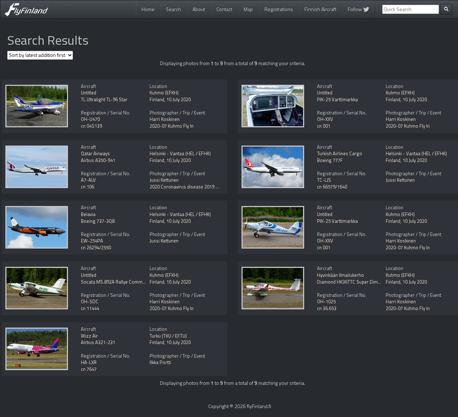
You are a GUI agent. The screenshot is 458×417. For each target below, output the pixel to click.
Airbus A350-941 (98, 160)
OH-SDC (89, 301)
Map (248, 9)
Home (148, 9)
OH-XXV (325, 119)
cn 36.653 (326, 308)
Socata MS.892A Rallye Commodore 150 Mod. (128, 281)
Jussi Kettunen (164, 179)
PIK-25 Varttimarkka (337, 99)
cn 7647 (89, 369)
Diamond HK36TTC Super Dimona (351, 281)
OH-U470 (90, 119)
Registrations (278, 9)
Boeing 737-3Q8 (97, 221)
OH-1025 (326, 301)
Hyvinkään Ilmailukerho (340, 275)
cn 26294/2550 (96, 247)
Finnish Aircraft (320, 9)
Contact (224, 9)
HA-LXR (89, 362)
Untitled (88, 92)
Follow (355, 9)
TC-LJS (324, 179)
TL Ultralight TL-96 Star (104, 99)
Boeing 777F (330, 160)
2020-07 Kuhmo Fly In (172, 125)
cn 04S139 (91, 125)
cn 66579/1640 (332, 186)
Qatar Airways (95, 153)
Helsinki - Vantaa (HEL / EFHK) (180, 153)
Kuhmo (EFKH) (164, 92)
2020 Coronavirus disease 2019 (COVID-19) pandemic (204, 186)
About (199, 9)
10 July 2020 (178, 99)
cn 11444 (90, 308)
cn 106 (87, 186)
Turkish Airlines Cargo (339, 153)
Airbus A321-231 (98, 342)
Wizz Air (89, 335)
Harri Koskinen (165, 119)
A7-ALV (88, 179)
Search (173, 9)
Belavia (88, 214)
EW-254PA (92, 240)
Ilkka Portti (160, 362)
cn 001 (323, 125)
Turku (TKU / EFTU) (168, 335)
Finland (157, 99)
